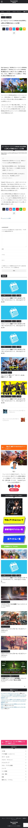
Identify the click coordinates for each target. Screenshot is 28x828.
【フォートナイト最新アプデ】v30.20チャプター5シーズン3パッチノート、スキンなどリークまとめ (13, 351)
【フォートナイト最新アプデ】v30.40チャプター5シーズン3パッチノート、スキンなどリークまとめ (13, 299)
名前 (3, 249)
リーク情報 (8, 218)
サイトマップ (14, 819)
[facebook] (7, 29)
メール (3, 254)
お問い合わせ (18, 818)
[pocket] (10, 29)
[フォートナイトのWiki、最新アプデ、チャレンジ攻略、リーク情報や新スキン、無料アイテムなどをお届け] (14, 1)
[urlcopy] (14, 33)
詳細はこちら (14, 489)
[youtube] (18, 486)
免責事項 (24, 818)
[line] (20, 29)
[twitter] (3, 29)
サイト (3, 260)
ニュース (8, 11)
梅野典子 (3, 697)
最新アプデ (26, 11)
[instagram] (15, 486)
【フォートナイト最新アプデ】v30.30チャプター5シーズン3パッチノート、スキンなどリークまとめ (13, 325)
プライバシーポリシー (10, 818)
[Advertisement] (14, 50)
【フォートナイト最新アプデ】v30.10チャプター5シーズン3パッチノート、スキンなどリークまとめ (13, 400)
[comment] (24, 29)
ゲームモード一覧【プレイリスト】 (9, 693)
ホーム (2, 11)
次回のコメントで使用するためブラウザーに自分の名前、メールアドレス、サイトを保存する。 (14, 266)
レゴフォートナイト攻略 (14, 553)
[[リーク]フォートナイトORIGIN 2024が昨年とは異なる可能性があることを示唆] (14, 29)
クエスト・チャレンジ (17, 11)
